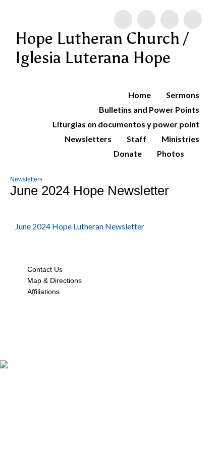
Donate (128, 153)
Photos (170, 153)
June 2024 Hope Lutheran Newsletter (79, 226)
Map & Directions (52, 280)
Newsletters (88, 139)
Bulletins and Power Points (149, 109)
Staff (136, 139)
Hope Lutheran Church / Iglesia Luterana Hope (102, 48)
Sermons (182, 95)
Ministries (180, 139)
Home (139, 95)
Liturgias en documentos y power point (125, 124)
